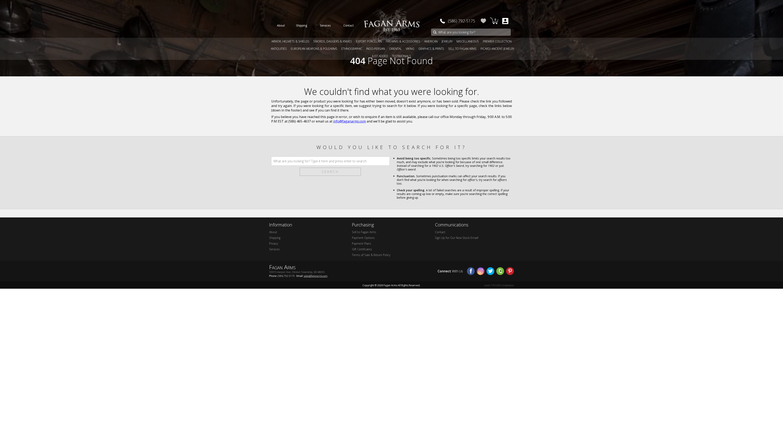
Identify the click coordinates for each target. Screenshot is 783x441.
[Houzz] (500, 271)
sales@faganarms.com (315, 276)
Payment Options (363, 238)
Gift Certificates (362, 249)
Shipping (274, 238)
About (273, 232)
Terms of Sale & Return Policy (371, 255)
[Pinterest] (510, 271)
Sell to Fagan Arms (364, 232)
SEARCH (330, 171)
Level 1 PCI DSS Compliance (499, 285)
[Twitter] (490, 271)
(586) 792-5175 (461, 21)
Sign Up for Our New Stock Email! (456, 238)
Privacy (273, 243)
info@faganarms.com (349, 121)
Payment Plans (361, 243)
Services (274, 249)
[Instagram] (480, 271)
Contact (440, 232)
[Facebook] (471, 271)
